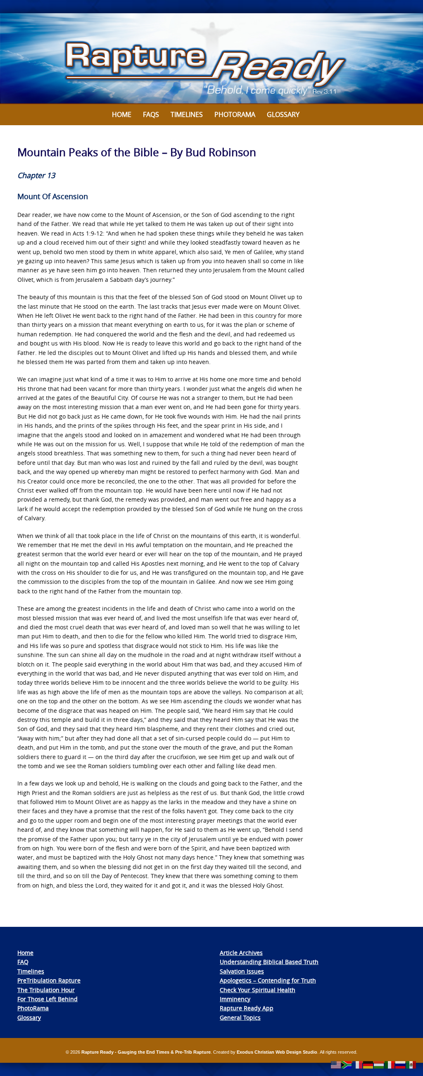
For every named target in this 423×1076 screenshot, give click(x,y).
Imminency (235, 999)
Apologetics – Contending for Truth (268, 980)
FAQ (23, 962)
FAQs (151, 114)
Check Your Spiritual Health (257, 990)
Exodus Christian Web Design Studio (277, 1052)
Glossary (283, 114)
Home (121, 114)
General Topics (240, 1017)
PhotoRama (33, 1008)
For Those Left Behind (47, 999)
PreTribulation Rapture (49, 980)
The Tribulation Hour (46, 990)
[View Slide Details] (211, 58)
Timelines (187, 114)
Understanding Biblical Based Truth (269, 962)
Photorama (234, 114)
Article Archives (241, 953)
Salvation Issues (242, 971)
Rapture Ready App (246, 1008)
